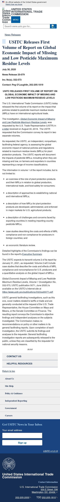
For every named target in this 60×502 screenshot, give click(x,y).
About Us (9, 378)
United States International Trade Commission (26, 11)
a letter (5, 128)
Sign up (22, 442)
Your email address (12, 430)
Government (11, 408)
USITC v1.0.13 (50, 451)
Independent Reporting (16, 400)
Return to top (8, 371)
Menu (16, 19)
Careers (8, 415)
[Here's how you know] (30, 3)
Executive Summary (32, 254)
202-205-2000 (22, 497)
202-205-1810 (49, 497)
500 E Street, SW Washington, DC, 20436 (45, 491)
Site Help (9, 386)
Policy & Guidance (14, 393)
